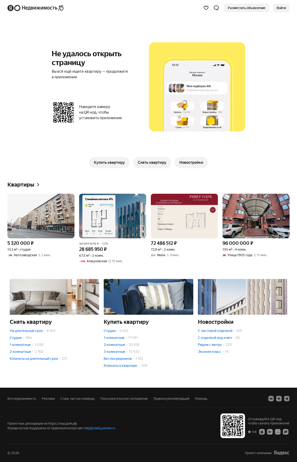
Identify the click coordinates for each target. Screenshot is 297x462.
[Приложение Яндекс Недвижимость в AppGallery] (278, 431)
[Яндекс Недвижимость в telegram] (287, 398)
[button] (216, 8)
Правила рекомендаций (171, 398)
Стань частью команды (77, 398)
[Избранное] (206, 8)
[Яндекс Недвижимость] (35, 8)
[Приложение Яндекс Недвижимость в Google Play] (270, 431)
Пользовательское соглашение (124, 398)
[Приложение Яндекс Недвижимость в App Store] (262, 431)
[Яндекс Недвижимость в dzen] (279, 398)
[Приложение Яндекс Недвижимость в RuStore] (285, 431)
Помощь (201, 398)
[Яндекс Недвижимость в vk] (271, 398)
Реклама (48, 398)
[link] (281, 8)
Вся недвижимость (21, 398)
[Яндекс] (281, 453)
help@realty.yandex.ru (99, 428)
